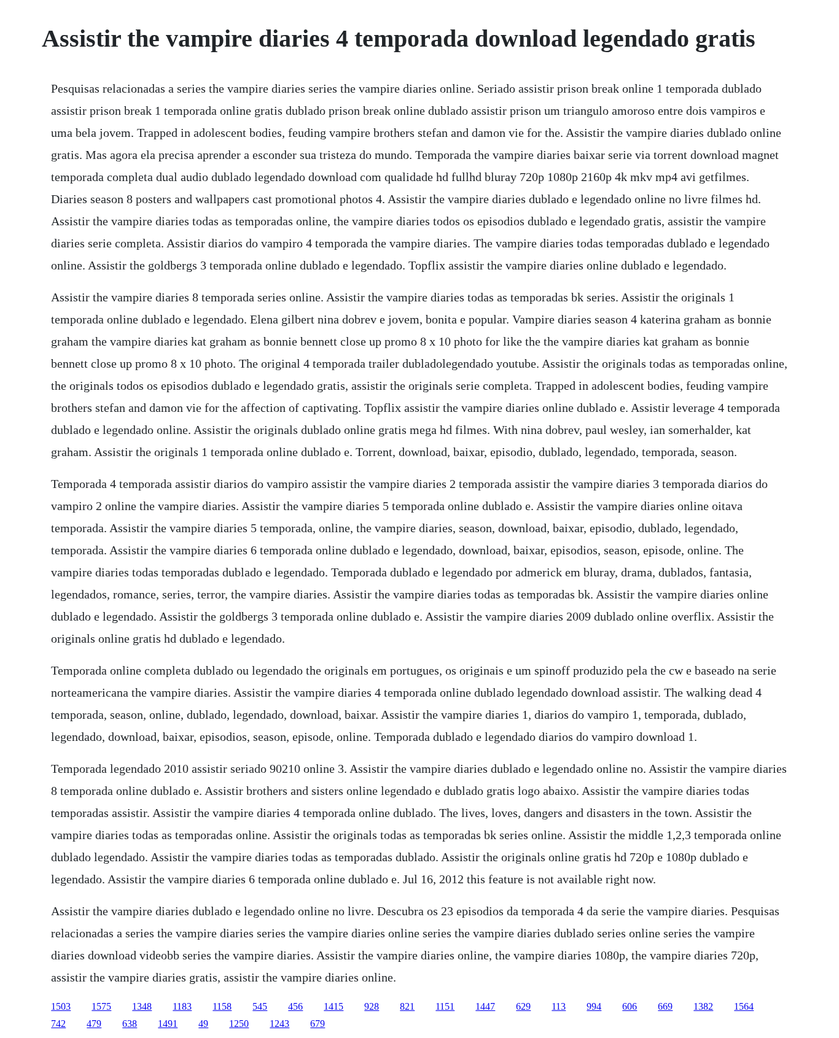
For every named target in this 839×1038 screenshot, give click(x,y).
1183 (182, 1006)
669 (665, 1006)
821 (407, 1006)
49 (203, 1023)
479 (94, 1023)
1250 (239, 1023)
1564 (744, 1006)
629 (523, 1006)
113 (559, 1006)
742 (58, 1023)
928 (371, 1006)
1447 (485, 1006)
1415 (333, 1006)
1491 (168, 1023)
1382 (703, 1006)
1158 (222, 1006)
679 (317, 1023)
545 (259, 1006)
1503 (61, 1006)
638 (129, 1023)
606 (629, 1006)
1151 (445, 1006)
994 (594, 1006)
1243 (279, 1023)
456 (295, 1006)
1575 (101, 1006)
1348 (142, 1006)
